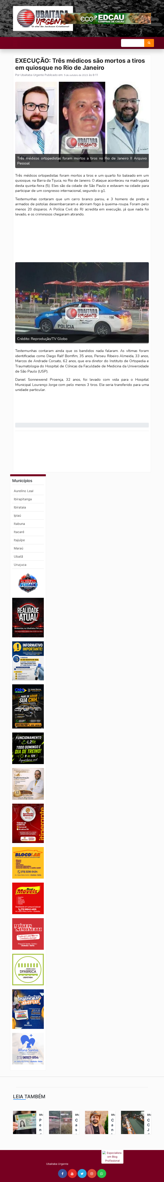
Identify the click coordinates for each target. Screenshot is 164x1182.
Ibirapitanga (23, 499)
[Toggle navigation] (15, 43)
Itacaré (19, 532)
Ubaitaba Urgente (32, 75)
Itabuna (19, 524)
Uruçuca (20, 565)
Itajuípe (19, 540)
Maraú (18, 548)
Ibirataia (20, 507)
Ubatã (18, 556)
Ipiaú (17, 515)
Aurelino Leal (23, 491)
